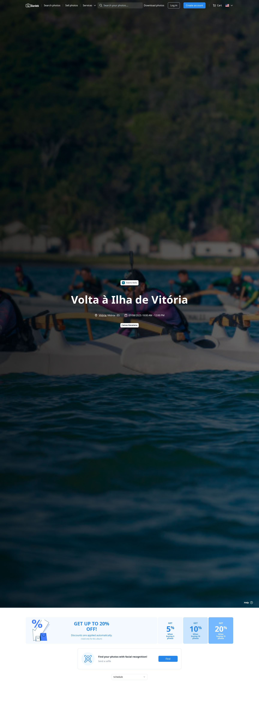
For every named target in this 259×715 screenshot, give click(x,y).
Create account (194, 5)
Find (168, 658)
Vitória (102, 315)
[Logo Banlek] (32, 5)
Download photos (154, 5)
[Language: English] (229, 5)
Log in (173, 5)
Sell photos (71, 5)
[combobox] (129, 677)
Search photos (52, 5)
